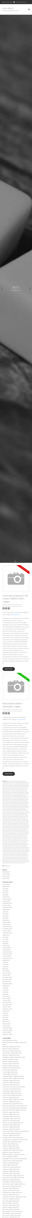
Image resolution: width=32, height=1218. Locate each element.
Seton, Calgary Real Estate (17, 845)
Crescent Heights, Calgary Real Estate (17, 799)
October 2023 (7, 956)
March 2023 (6, 971)
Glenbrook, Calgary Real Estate (8, 809)
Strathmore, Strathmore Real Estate (9, 852)
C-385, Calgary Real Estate (15, 791)
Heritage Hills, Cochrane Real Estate (13, 1137)
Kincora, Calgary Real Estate (15, 819)
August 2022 (6, 985)
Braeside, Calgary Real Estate (22, 788)
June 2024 (5, 939)
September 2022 (7, 983)
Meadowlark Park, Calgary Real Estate (12, 826)
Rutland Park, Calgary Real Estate (21, 843)
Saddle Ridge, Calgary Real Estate (9, 844)
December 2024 (7, 926)
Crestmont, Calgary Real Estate (11, 1101)
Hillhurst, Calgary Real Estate (11, 1146)
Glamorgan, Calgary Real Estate (14, 606)
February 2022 (7, 998)
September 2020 (7, 1034)
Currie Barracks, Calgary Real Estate (17, 800)
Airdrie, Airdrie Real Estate (13, 781)
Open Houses (6, 876)
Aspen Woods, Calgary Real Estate (12, 1053)
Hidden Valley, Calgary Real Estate (12, 1141)
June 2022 (5, 990)
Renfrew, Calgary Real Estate (11, 1207)
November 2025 (7, 903)
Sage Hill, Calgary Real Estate (20, 844)
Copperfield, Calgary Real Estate (17, 796)
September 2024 (7, 933)
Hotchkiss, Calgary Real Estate (12, 816)
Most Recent (6, 884)
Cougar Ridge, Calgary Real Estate (12, 1093)
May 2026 (5, 892)
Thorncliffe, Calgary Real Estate (19, 855)
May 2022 (5, 992)
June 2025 (5, 914)
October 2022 (7, 981)
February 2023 (7, 973)
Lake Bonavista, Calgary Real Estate (18, 820)
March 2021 (6, 1021)
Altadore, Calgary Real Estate (11, 1048)
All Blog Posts (6, 872)
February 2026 (7, 899)
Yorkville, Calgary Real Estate (19, 862)
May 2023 (5, 966)
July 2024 (5, 937)
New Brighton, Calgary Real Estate (11, 827)
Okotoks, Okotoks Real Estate (10, 830)
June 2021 (5, 1015)
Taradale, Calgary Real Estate (8, 855)
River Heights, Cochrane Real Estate (13, 1211)
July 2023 (5, 962)
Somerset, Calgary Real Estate (23, 850)
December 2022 (7, 977)
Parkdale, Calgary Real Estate (10, 831)
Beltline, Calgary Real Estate (10, 1061)
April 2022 (5, 994)
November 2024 (7, 928)
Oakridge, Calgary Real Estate (11, 1188)
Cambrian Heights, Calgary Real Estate (13, 1076)
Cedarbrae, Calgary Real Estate (15, 793)
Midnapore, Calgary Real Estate (11, 1180)
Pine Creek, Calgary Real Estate (11, 833)
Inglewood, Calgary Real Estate (12, 817)
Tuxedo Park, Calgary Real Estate (16, 857)
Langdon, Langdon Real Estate (11, 1163)
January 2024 (6, 949)
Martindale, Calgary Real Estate (11, 824)
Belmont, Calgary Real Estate (15, 786)
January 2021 (6, 1026)
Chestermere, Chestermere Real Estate (14, 795)
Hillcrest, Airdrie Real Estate (15, 814)
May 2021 (5, 1017)
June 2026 (5, 890)
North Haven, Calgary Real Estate (13, 829)
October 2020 (7, 1032)
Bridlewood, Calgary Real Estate (8, 789)
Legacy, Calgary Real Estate (15, 821)
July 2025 (5, 911)
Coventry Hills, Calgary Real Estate (16, 798)
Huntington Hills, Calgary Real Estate (13, 1150)
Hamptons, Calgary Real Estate (20, 809)
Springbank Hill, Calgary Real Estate (22, 851)
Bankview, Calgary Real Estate (15, 785)
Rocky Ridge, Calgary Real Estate (17, 837)
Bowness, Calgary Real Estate (10, 788)
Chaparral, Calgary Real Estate (11, 1084)
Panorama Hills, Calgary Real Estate (12, 1192)
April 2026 (5, 895)
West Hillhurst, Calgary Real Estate (16, 860)
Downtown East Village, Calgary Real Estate (15, 1108)
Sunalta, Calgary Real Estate (22, 852)
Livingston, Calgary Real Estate (13, 823)
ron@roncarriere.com (21, 2)
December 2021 (7, 1002)
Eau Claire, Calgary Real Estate (11, 1112)
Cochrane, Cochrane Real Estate (12, 1089)
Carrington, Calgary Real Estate (11, 1080)
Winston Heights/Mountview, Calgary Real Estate (19, 861)
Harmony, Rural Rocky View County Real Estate (11, 810)
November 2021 (7, 1004)
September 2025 (7, 907)
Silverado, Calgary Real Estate (12, 850)
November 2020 (7, 1030)
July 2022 (5, 988)
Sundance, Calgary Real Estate (8, 854)
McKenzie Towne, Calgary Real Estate (13, 1175)
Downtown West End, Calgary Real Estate (13, 803)
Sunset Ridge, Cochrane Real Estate (20, 854)
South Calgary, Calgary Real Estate (9, 851)
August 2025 (6, 909)
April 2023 (5, 969)
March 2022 (6, 996)
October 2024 (7, 930)
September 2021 (7, 1009)
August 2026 (6, 886)
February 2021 (7, 1023)
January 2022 (6, 1000)
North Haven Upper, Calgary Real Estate (14, 1184)
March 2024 (6, 945)
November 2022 (7, 979)
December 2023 (7, 952)
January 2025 (6, 924)
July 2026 (5, 888)
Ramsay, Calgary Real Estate (8, 834)
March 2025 (6, 920)
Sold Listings (6, 878)
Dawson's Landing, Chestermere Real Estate (15, 1106)
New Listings (6, 874)
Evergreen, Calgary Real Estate (11, 1116)
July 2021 (5, 1013)
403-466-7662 (8, 2)
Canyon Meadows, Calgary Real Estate (17, 792)
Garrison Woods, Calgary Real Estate (9, 807)
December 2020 (7, 1028)
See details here (15, 614)
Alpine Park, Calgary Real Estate (19, 782)
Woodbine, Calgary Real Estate (8, 862)
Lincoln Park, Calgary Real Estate (12, 1167)
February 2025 (7, 922)
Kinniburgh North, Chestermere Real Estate (15, 1158)
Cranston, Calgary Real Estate (11, 1097)
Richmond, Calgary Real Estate (15, 836)
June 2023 (5, 964)
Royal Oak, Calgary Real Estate (15, 838)
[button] (7, 2)
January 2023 (6, 975)
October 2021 (7, 1007)
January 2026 (6, 901)
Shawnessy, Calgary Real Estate (16, 847)
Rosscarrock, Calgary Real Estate (12, 1215)
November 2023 (7, 954)
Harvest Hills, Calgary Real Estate (12, 1133)
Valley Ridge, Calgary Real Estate (18, 858)
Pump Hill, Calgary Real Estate (23, 833)
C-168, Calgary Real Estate (10, 1072)
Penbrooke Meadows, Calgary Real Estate (14, 1196)
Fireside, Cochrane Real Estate (23, 806)
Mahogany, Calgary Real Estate (11, 1171)
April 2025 (5, 918)
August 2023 (6, 960)
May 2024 (5, 941)
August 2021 (6, 1011)
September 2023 (7, 958)
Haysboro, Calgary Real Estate (12, 812)
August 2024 (6, 935)
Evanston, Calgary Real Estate (12, 805)
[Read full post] (16, 579)
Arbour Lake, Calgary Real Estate (16, 783)
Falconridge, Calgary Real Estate (11, 806)
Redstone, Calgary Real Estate (18, 834)
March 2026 (6, 897)
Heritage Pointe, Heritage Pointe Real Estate (13, 813)
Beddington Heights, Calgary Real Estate (14, 1057)
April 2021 (5, 1019)
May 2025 (5, 916)
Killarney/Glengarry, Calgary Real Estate (14, 1154)
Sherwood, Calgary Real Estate (15, 848)
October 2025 (7, 905)
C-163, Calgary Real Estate (19, 789)
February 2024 (7, 947)
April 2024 (5, 943)
